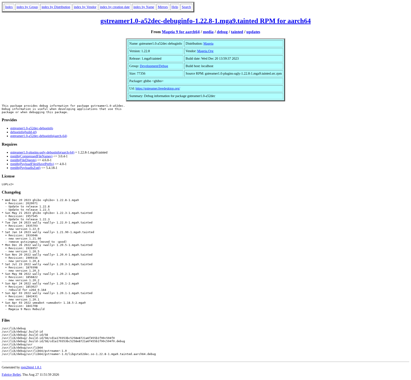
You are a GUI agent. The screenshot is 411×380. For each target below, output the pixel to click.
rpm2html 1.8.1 (31, 367)
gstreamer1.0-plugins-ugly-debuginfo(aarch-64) (42, 152)
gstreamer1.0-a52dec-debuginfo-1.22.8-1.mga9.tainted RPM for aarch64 (205, 21)
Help (174, 7)
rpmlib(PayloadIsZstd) (25, 168)
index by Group (27, 7)
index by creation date (115, 7)
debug (222, 32)
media (208, 32)
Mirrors (163, 7)
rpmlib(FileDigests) (23, 160)
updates (253, 32)
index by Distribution (56, 7)
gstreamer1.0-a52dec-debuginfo (31, 128)
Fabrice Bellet (11, 374)
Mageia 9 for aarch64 (181, 32)
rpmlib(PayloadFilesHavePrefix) (32, 164)
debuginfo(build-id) (23, 132)
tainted (237, 32)
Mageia (208, 43)
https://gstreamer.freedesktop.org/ (158, 88)
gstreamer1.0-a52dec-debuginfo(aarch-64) (38, 136)
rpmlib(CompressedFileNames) (31, 156)
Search (186, 7)
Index (9, 7)
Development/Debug (154, 66)
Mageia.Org (205, 51)
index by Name (143, 7)
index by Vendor (85, 7)
